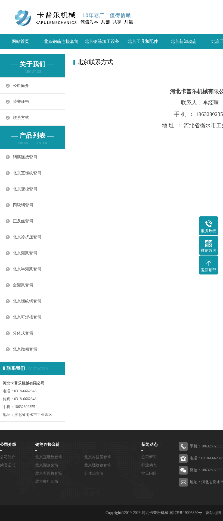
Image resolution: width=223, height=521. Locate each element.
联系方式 (21, 117)
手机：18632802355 (206, 446)
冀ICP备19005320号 (185, 513)
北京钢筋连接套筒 (61, 41)
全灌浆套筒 (23, 285)
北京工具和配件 (143, 41)
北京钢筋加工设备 (102, 41)
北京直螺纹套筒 (27, 173)
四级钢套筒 (23, 205)
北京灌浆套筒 (25, 253)
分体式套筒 (23, 333)
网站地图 (213, 513)
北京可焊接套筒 (27, 317)
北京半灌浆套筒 (27, 269)
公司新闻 (149, 457)
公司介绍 (8, 444)
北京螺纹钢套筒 (27, 301)
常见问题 (149, 473)
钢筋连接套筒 (25, 157)
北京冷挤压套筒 (27, 237)
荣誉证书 (21, 101)
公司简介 (21, 85)
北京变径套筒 (25, 189)
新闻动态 (149, 444)
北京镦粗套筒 (25, 349)
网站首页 (20, 41)
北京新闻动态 (184, 41)
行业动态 (149, 465)
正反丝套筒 (23, 221)
